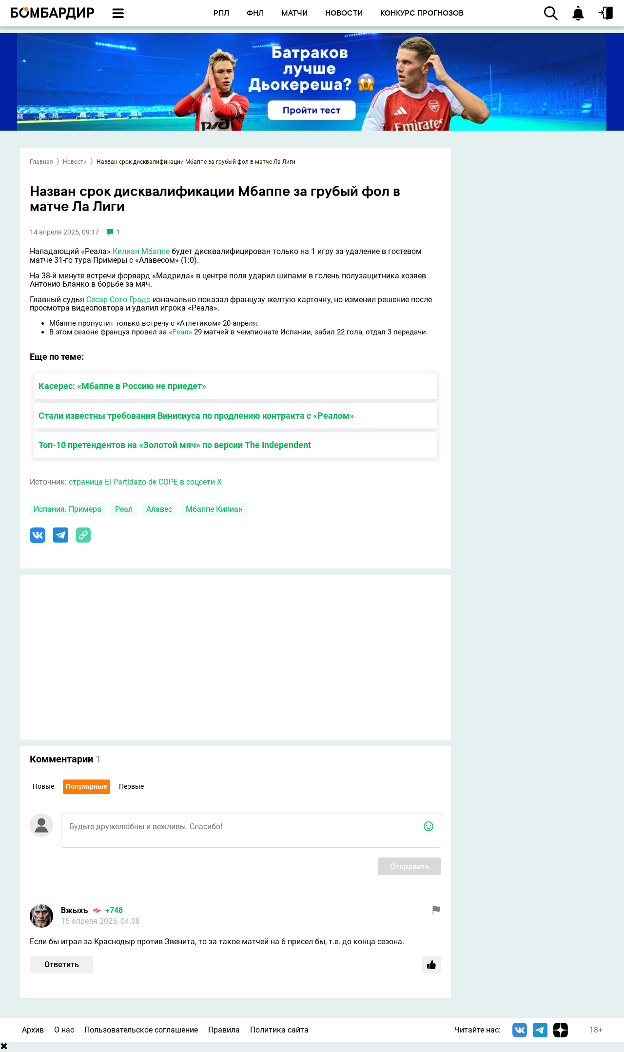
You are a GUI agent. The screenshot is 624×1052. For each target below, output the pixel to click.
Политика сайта (279, 1029)
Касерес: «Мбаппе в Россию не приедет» (122, 386)
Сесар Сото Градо (118, 299)
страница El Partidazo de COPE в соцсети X (145, 482)
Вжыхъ (74, 910)
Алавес (159, 509)
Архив (33, 1029)
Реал (124, 509)
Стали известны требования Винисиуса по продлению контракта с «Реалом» (196, 415)
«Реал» (180, 332)
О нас (64, 1029)
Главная (41, 161)
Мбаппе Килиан (214, 509)
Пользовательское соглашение (141, 1029)
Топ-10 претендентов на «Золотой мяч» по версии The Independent (175, 445)
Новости (75, 161)
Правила (224, 1029)
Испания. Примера (67, 509)
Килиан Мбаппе (141, 251)
